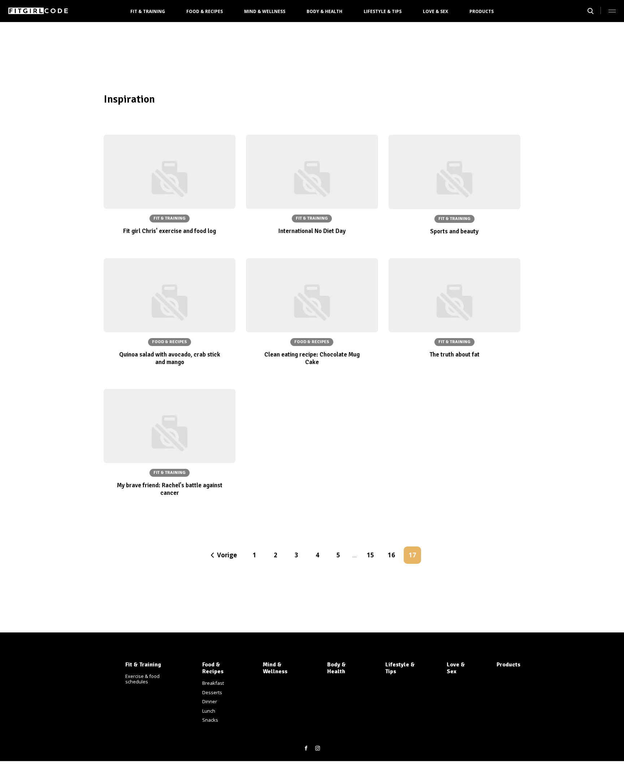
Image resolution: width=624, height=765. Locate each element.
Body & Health (324, 11)
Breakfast (213, 683)
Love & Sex (435, 11)
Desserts (212, 692)
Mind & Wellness (264, 11)
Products (481, 11)
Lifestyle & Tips (383, 11)
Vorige (227, 555)
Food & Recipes (204, 11)
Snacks (210, 720)
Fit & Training (147, 11)
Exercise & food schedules (142, 679)
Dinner (209, 701)
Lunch (208, 711)
